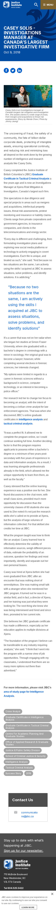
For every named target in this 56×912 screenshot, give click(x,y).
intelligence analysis (31, 419)
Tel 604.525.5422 (13, 888)
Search (32, 4)
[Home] (12, 4)
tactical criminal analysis (18, 423)
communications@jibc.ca (29, 814)
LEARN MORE (27, 907)
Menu (50, 4)
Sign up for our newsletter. (23, 851)
